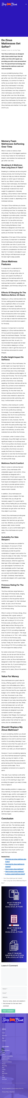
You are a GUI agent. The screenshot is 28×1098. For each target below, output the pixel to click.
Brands (3, 1063)
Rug (3, 1071)
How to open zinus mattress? (14, 869)
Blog (3, 1038)
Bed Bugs (4, 1079)
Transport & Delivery (7, 1061)
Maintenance (5, 1059)
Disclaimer (12, 1091)
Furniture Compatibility (7, 1056)
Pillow (3, 1077)
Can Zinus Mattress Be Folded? (13, 878)
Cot (3, 1075)
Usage (3, 1054)
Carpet (3, 1069)
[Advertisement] (14, 23)
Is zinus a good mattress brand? (15, 874)
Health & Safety (5, 1058)
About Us (4, 1035)
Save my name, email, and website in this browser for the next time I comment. (14, 1003)
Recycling (4, 1065)
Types (3, 1052)
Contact (4, 1040)
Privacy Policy (5, 1091)
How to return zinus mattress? (14, 871)
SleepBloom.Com (10, 1088)
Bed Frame (4, 1073)
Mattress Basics (6, 1050)
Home (3, 1032)
